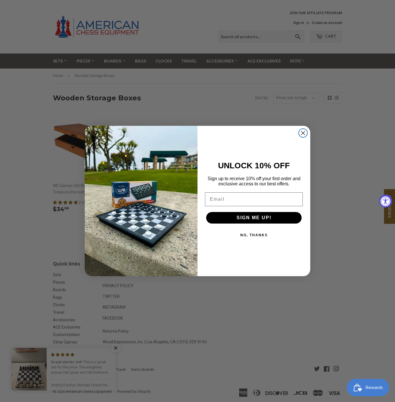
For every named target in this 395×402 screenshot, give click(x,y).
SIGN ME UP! (254, 217)
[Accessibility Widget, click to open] (385, 201)
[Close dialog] (303, 133)
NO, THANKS (254, 235)
